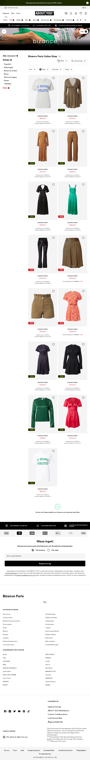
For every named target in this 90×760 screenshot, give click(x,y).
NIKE (4, 664)
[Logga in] (71, 13)
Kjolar (5, 628)
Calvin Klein (7, 671)
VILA (4, 658)
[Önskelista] (80, 13)
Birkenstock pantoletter (11, 621)
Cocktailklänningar (51, 645)
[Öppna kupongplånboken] (66, 13)
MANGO (48, 658)
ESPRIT (5, 685)
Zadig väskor (49, 621)
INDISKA (6, 681)
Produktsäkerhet (45, 754)
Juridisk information (65, 750)
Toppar (48, 628)
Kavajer (5, 634)
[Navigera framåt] (80, 20)
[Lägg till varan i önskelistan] (53, 78)
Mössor (5, 631)
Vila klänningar (50, 614)
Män (13, 13)
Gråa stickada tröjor (10, 641)
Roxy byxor (7, 614)
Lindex (47, 661)
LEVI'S (47, 664)
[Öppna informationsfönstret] (87, 3)
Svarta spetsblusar (52, 631)
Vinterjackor (49, 624)
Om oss (6, 750)
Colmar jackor (8, 617)
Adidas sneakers (51, 617)
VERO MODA (49, 654)
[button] (62, 61)
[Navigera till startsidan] (15, 702)
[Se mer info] (42, 125)
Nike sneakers (50, 641)
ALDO (5, 654)
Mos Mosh (48, 668)
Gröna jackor (7, 624)
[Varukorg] (85, 13)
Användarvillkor (49, 750)
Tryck (15, 750)
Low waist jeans (8, 645)
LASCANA (6, 661)
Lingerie (6, 638)
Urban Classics (50, 681)
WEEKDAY (49, 678)
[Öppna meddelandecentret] (76, 13)
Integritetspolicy (11, 573)
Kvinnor (6, 13)
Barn (19, 13)
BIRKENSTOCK (50, 671)
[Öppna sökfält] (84, 20)
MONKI (47, 685)
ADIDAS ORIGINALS (10, 668)
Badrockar (49, 638)
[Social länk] (5, 711)
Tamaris (48, 675)
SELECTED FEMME (9, 675)
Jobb (22, 750)
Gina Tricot (7, 678)
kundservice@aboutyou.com (26, 575)
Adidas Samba (50, 634)
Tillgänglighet (81, 750)
